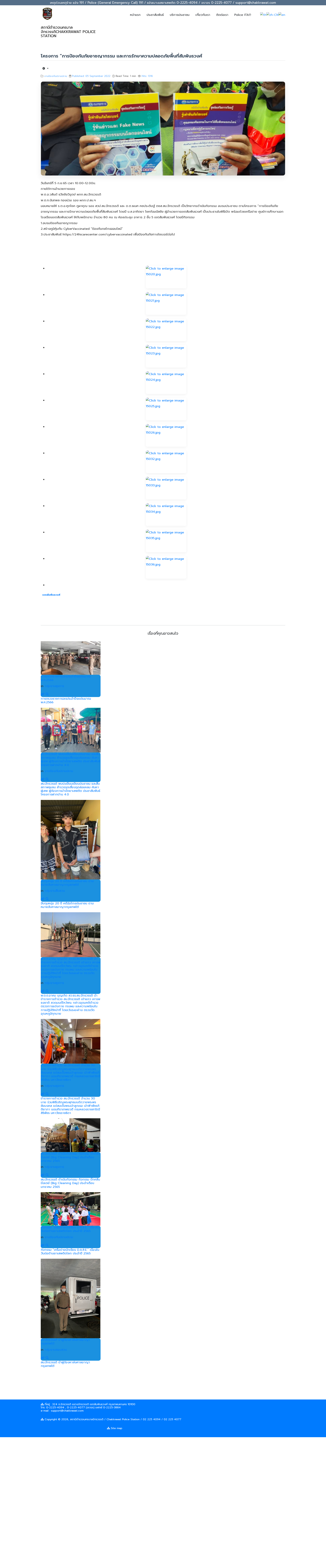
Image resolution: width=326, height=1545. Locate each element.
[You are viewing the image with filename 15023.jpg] (166, 356)
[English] (281, 15)
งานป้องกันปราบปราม (55, 76)
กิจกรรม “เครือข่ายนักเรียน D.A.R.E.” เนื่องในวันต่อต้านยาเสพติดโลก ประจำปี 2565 (70, 1229)
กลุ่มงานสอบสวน (56, 1349)
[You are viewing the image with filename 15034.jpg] (166, 514)
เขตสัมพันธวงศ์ (51, 595)
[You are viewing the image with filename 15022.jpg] (166, 330)
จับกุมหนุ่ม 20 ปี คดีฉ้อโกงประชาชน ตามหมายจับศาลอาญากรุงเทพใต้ (67, 883)
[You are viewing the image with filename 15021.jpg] (166, 303)
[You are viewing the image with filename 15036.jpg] (166, 567)
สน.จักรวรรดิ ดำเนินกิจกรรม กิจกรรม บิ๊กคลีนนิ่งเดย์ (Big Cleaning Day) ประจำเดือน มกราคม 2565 (70, 1157)
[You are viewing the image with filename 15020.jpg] (166, 277)
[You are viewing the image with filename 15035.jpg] (166, 541)
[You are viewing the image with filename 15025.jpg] (166, 409)
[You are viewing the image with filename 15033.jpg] (166, 488)
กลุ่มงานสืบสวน (55, 891)
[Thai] (263, 15)
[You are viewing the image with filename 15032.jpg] (166, 461)
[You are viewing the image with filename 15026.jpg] (166, 435)
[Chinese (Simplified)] (272, 15)
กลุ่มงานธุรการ (54, 686)
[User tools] (45, 68)
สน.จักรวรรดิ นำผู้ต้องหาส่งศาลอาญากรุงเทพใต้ (65, 1342)
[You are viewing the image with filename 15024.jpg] (166, 382)
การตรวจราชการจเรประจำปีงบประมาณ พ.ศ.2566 (66, 678)
